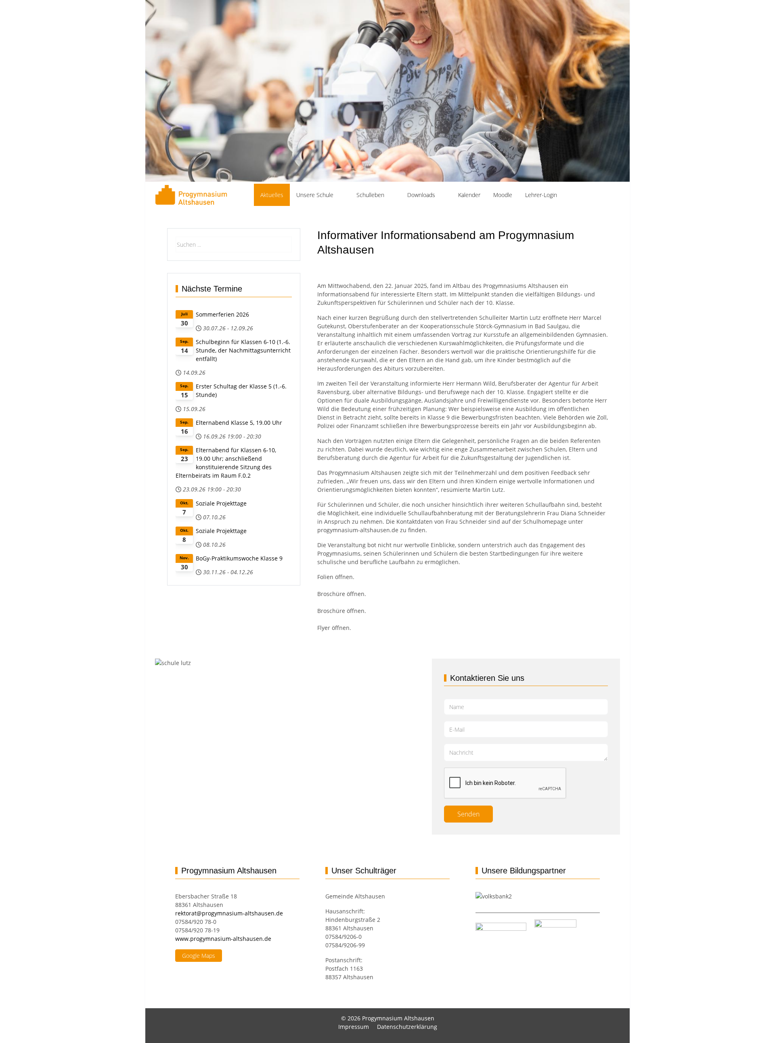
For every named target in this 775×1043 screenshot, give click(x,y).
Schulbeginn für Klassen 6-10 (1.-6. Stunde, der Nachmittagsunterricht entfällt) (243, 350)
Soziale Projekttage (221, 503)
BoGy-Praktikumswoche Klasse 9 (239, 558)
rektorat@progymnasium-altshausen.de (229, 913)
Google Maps (198, 955)
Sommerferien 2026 (222, 314)
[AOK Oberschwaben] (530, 928)
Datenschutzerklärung (407, 1026)
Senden (468, 814)
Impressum (353, 1026)
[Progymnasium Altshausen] (191, 195)
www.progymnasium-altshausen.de (223, 938)
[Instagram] (573, 190)
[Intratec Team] (555, 928)
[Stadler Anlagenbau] (500, 928)
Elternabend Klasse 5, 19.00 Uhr (239, 422)
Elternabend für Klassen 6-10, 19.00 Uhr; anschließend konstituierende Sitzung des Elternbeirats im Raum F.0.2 (226, 462)
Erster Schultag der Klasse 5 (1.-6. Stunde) (241, 390)
